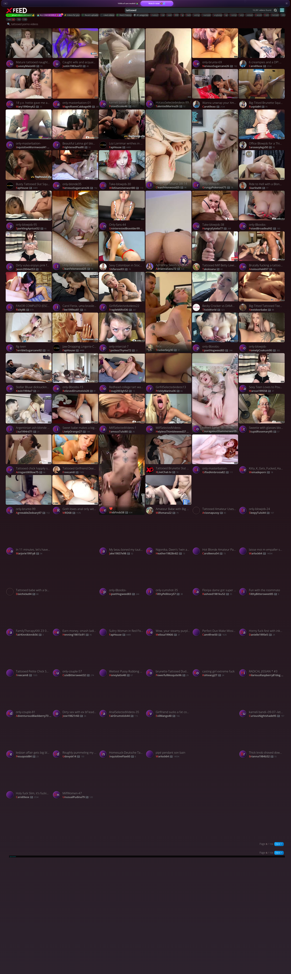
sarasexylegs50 (262, 147)
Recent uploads (91, 15)
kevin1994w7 (27, 391)
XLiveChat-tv (167, 472)
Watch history (125, 15)
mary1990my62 (29, 106)
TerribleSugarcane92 (33, 350)
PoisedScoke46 (123, 106)
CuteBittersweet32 (78, 675)
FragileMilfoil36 (122, 309)
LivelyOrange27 (76, 431)
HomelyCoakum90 (264, 350)
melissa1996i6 (168, 634)
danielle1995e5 (262, 634)
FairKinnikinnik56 (30, 634)
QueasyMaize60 (29, 66)
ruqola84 (258, 106)
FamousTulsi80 (122, 431)
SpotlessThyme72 (123, 350)
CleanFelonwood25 (171, 187)
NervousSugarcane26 (219, 66)
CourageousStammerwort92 (220, 431)
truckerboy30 (168, 350)
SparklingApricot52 (31, 228)
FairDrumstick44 (123, 716)
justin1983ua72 (76, 66)
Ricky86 (24, 309)
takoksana (212, 269)
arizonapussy (214, 513)
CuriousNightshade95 (266, 716)
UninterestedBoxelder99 (127, 228)
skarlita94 (258, 188)
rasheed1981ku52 (217, 594)
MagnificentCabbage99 (81, 106)
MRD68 (72, 513)
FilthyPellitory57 (169, 594)
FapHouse (27, 188)
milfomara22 (167, 513)
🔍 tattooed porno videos (22, 24)
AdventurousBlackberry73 (34, 716)
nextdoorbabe (261, 309)
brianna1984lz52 (263, 756)
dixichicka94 (27, 594)
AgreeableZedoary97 (33, 513)
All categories (142, 15)
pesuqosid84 (27, 756)
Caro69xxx (213, 106)
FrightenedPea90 (77, 147)
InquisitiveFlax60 (122, 756)
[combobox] (199, 10)
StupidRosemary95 (264, 431)
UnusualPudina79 (78, 797)
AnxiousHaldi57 (262, 269)
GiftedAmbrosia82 (217, 472)
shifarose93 (120, 269)
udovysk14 (73, 756)
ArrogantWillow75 (30, 472)
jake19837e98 (121, 553)
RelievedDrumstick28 (79, 391)
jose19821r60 (74, 716)
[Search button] (275, 10)
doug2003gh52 (122, 391)
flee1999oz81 (74, 309)
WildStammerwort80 (126, 188)
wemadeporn (261, 472)
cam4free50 (214, 634)
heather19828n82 (170, 553)
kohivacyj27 (213, 675)
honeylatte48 (121, 675)
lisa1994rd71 (27, 431)
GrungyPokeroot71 (217, 187)
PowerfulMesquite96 (172, 675)
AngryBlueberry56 (217, 756)
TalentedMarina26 (170, 106)
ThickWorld (213, 309)
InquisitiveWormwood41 (34, 147)
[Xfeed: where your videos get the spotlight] (17, 10)
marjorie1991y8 (29, 553)
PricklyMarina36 (169, 391)
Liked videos (108, 15)
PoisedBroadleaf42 (264, 228)
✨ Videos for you (71, 15)
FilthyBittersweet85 (264, 594)
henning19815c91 (77, 634)
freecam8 (73, 472)
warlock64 (260, 553)
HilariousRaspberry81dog (267, 675)
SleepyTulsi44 (261, 513)
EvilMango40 (168, 716)
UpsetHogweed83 (217, 350)
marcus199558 (261, 391)
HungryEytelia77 (216, 228)
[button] (282, 10)
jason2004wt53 (29, 269)
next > (279, 844)
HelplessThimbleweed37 (174, 431)
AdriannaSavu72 (170, 269)
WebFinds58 (120, 512)
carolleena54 (214, 553)
